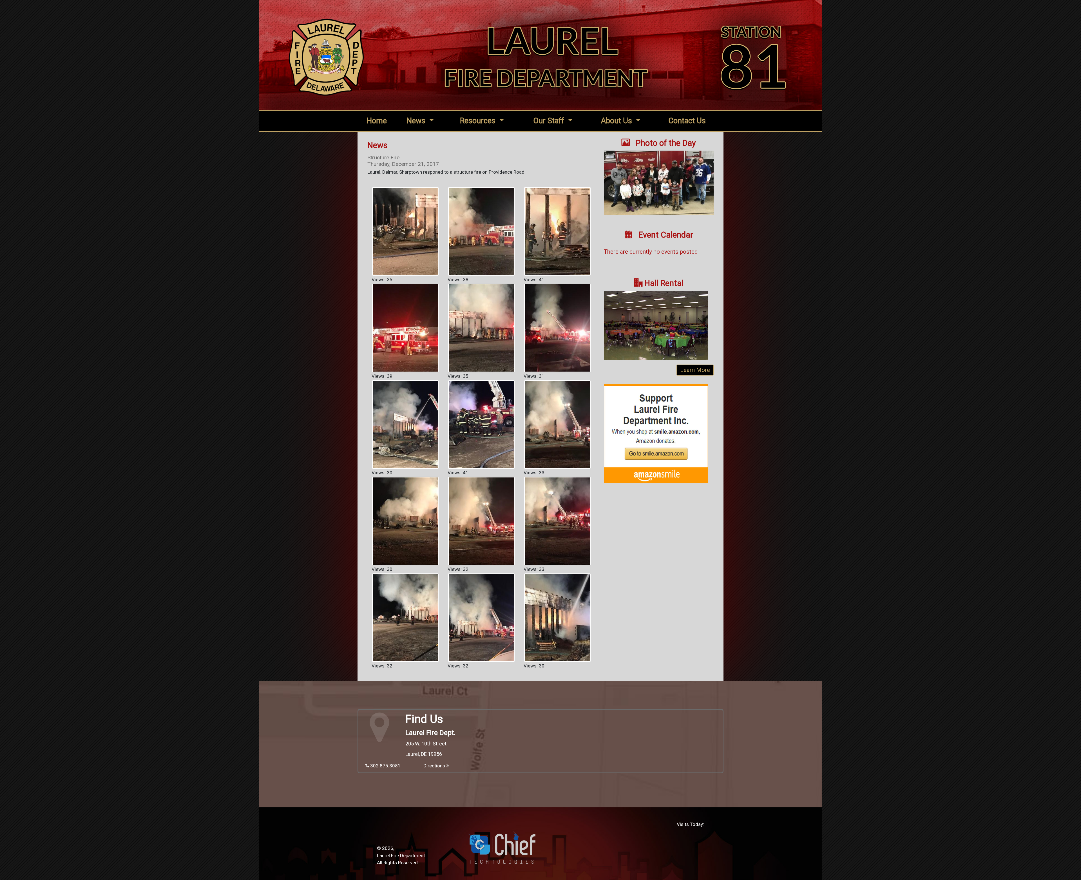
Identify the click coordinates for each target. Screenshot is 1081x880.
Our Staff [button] (549, 120)
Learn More (695, 370)
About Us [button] (617, 120)
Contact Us (687, 120)
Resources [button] (478, 120)
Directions (434, 766)
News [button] (417, 120)
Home (377, 120)
